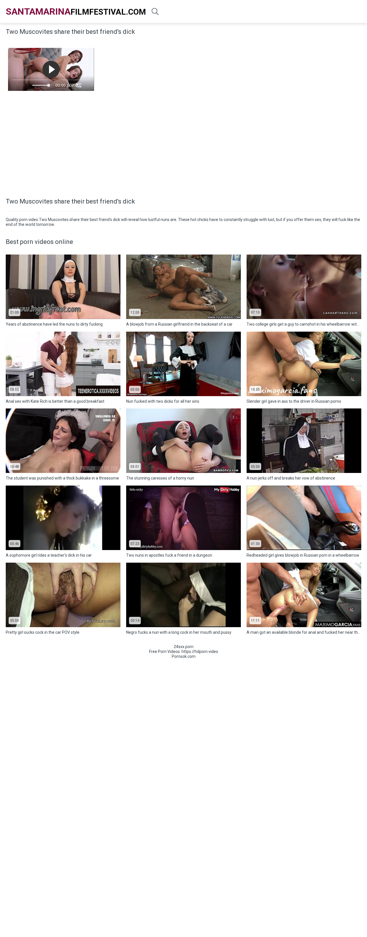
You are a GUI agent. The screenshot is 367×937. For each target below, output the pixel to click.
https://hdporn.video (199, 651)
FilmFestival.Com (76, 11)
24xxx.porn (184, 646)
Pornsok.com (184, 656)
